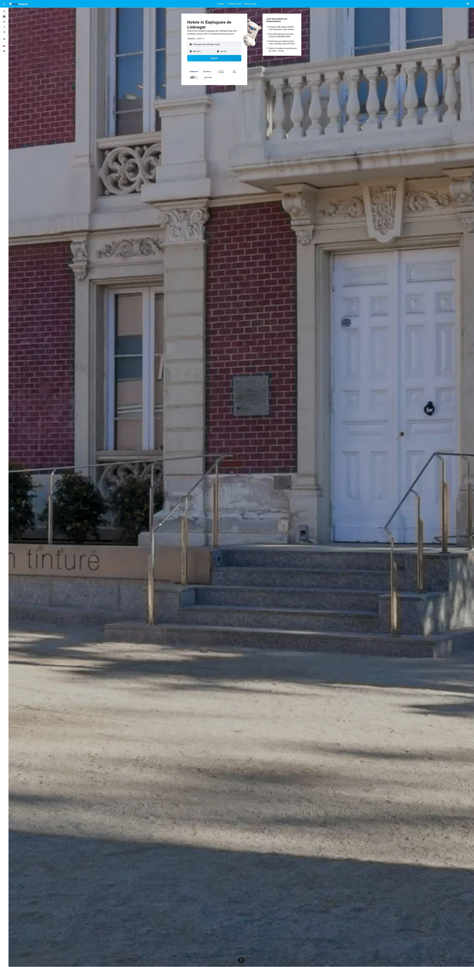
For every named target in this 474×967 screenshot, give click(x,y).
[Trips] (4, 39)
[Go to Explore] (4, 32)
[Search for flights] (4, 11)
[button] (4, 4)
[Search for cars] (4, 21)
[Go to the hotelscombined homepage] (18, 4)
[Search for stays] (4, 16)
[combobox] (196, 38)
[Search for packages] (4, 26)
